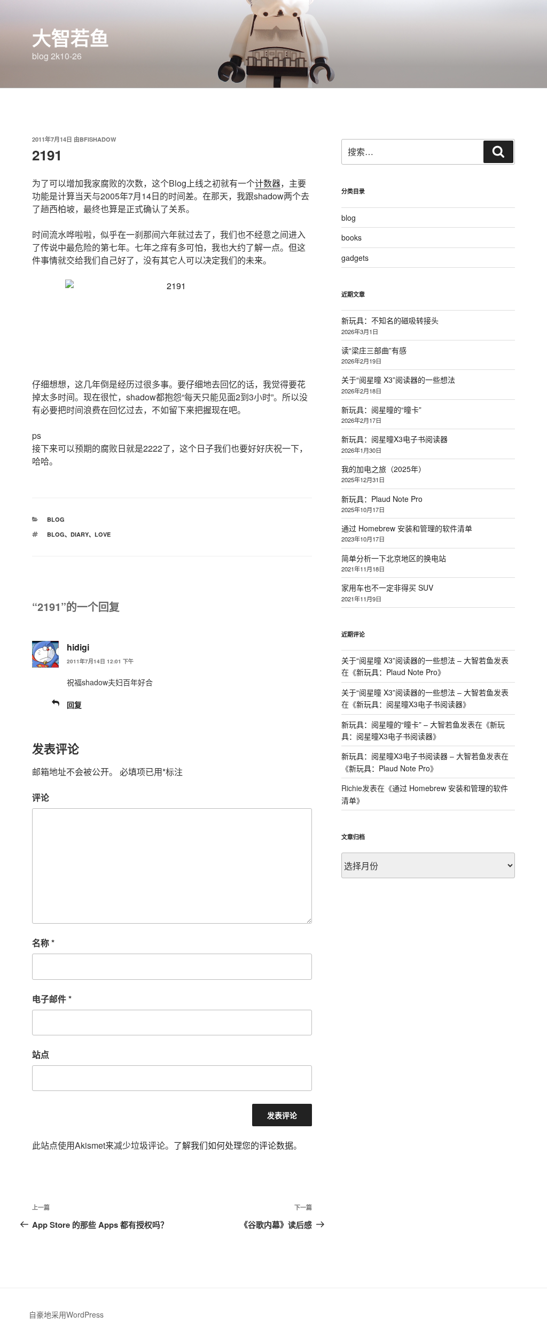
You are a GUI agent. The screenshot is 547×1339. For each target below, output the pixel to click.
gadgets (355, 257)
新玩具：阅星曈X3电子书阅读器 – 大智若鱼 (413, 755)
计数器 (267, 183)
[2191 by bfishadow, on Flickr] (172, 322)
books (351, 237)
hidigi (78, 647)
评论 (40, 797)
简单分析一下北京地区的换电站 (393, 558)
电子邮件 (52, 999)
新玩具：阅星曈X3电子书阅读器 (394, 439)
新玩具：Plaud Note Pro (382, 498)
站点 (40, 1054)
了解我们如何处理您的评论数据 (233, 1145)
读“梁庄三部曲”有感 (374, 350)
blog (56, 519)
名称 (43, 942)
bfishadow (98, 139)
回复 (74, 704)
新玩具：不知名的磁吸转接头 (390, 320)
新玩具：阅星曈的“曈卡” (381, 409)
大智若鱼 (70, 37)
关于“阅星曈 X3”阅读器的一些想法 (398, 379)
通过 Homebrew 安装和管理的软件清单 (406, 528)
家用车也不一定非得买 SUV (387, 587)
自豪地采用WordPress (66, 1314)
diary (80, 534)
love (103, 534)
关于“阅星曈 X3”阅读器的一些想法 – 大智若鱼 (417, 660)
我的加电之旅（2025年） (383, 468)
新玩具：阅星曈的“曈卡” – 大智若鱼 (400, 724)
